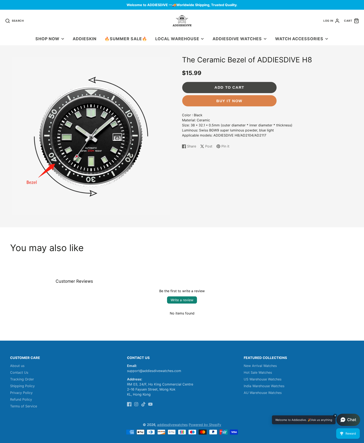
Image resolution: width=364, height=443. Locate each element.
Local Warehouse (177, 38)
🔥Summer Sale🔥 (125, 38)
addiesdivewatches (172, 425)
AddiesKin (84, 38)
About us (17, 366)
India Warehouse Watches (264, 386)
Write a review (182, 300)
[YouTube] (150, 404)
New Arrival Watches (260, 366)
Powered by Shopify (205, 425)
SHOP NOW (47, 38)
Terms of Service (23, 406)
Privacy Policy (21, 393)
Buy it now (229, 101)
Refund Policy (21, 399)
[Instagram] (136, 404)
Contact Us (19, 372)
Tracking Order (22, 379)
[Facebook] (129, 404)
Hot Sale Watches (258, 372)
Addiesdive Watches (237, 38)
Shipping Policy (22, 386)
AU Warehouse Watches (263, 393)
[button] (316, 420)
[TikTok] (143, 404)
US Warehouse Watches (262, 379)
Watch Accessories (299, 38)
